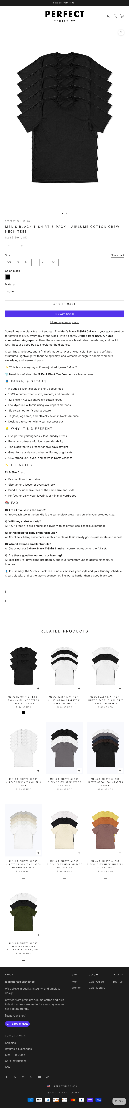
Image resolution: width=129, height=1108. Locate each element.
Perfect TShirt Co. (18, 221)
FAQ (7, 1066)
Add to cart (64, 304)
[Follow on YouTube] (39, 1076)
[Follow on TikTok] (47, 1076)
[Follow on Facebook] (6, 1076)
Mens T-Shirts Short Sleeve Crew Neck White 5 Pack (23, 782)
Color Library (97, 987)
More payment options (64, 322)
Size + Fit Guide (15, 1054)
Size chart (117, 255)
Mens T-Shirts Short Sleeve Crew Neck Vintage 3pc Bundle (64, 864)
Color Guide (96, 981)
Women (76, 987)
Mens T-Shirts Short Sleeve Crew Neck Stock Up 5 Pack (64, 782)
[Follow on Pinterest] (31, 1076)
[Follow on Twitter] (14, 1076)
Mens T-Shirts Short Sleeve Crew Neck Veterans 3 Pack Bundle (23, 946)
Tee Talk (118, 981)
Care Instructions (15, 1060)
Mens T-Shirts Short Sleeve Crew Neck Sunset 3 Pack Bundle (105, 864)
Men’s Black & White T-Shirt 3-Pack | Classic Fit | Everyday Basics (105, 700)
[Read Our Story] (15, 1015)
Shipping (10, 1042)
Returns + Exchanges (18, 1048)
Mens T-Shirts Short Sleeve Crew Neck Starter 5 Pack (105, 782)
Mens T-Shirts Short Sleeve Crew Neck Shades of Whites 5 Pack (23, 864)
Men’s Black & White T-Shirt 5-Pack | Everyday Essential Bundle (64, 700)
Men (74, 981)
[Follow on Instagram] (23, 1076)
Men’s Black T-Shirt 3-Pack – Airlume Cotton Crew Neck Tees (23, 700)
